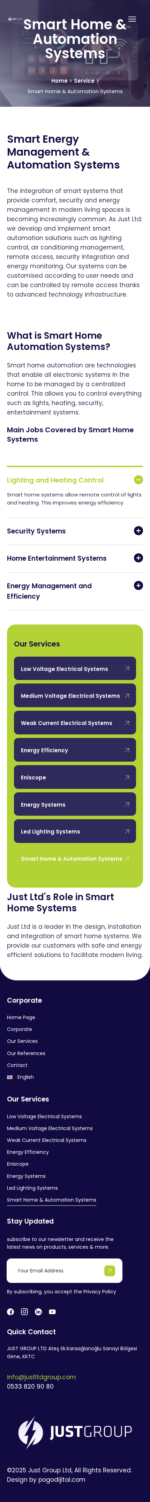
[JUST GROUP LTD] (15, 19)
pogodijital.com (61, 1479)
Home (59, 80)
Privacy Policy (99, 1291)
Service (84, 80)
